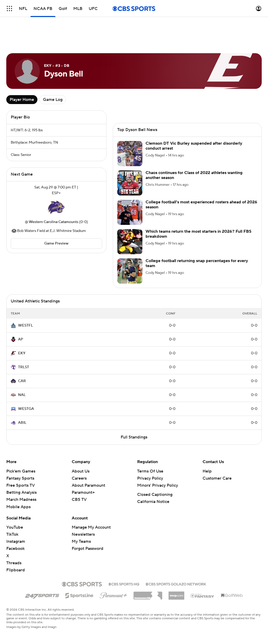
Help (207, 471)
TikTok (12, 534)
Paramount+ (83, 492)
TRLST (23, 367)
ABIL (22, 422)
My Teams (81, 541)
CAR (22, 381)
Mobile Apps (18, 506)
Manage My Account (91, 527)
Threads (13, 563)
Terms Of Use (150, 471)
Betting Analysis (21, 492)
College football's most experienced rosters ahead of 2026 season (201, 204)
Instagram (15, 541)
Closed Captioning (154, 494)
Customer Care (217, 478)
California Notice (153, 501)
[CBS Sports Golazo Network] (176, 583)
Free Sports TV (20, 485)
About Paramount (88, 485)
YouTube (14, 527)
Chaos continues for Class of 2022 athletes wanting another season (194, 175)
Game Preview (56, 243)
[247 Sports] (42, 594)
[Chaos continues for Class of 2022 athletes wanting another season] (129, 183)
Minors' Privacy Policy (157, 485)
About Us (81, 471)
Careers (79, 478)
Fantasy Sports (20, 478)
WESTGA (26, 408)
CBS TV (79, 499)
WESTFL (25, 325)
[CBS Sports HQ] (123, 583)
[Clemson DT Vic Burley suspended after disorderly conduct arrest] (129, 153)
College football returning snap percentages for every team (197, 263)
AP (20, 339)
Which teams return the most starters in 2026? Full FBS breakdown (199, 234)
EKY (21, 353)
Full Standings (134, 437)
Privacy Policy (150, 478)
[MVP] (176, 593)
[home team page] (56, 207)
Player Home (22, 99)
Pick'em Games (20, 471)
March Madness (21, 499)
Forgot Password (87, 548)
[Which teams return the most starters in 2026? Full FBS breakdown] (129, 241)
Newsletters (83, 534)
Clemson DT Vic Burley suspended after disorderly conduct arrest (194, 146)
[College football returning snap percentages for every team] (129, 271)
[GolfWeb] (232, 595)
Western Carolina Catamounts (53, 222)
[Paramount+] (113, 594)
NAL (22, 395)
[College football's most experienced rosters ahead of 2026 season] (129, 212)
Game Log (53, 99)
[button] (9, 8)
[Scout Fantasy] (203, 595)
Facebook (15, 548)
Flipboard (15, 570)
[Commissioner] (147, 593)
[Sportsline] (79, 594)
